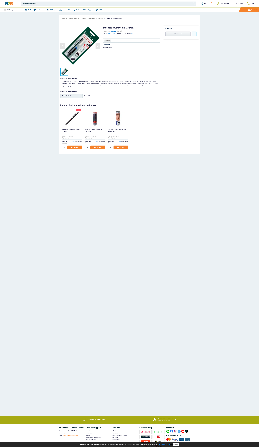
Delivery (88, 435)
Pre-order (254, 10)
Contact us (88, 431)
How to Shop (89, 433)
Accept (176, 444)
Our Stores (115, 437)
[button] (62, 46)
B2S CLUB (115, 433)
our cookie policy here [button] (164, 444)
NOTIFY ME (178, 34)
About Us (115, 431)
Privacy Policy (116, 440)
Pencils (100, 18)
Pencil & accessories (88, 18)
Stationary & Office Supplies (70, 18)
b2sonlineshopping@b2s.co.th (71, 435)
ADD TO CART (74, 147)
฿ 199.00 (107, 44)
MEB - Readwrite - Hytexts (120, 435)
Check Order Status (91, 440)
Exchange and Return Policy (93, 437)
